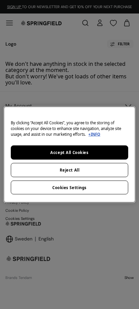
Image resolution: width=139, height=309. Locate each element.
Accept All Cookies (69, 152)
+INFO (94, 133)
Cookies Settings (69, 187)
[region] (69, 154)
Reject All (70, 169)
